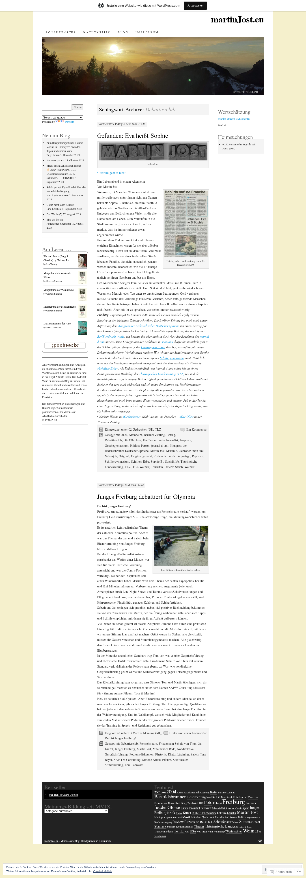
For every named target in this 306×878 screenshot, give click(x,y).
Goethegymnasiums (153, 347)
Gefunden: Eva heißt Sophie (132, 135)
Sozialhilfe (172, 461)
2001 (157, 792)
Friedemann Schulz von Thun (177, 743)
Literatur (231, 813)
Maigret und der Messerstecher (59, 306)
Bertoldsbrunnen (170, 796)
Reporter (197, 456)
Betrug (171, 435)
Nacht (205, 817)
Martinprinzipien (163, 817)
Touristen (157, 467)
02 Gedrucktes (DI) (141, 429)
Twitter (179, 831)
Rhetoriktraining (178, 754)
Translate (69, 121)
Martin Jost (112, 124)
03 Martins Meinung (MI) (145, 733)
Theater (199, 826)
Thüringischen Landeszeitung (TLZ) (161, 374)
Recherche (160, 456)
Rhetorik (160, 754)
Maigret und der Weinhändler (58, 289)
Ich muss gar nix (56, 160)
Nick (211, 817)
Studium (171, 826)
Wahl (210, 831)
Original (124, 456)
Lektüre (221, 813)
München (196, 817)
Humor (184, 808)
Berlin (213, 792)
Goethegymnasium (116, 445)
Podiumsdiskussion (141, 754)
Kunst (187, 812)
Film (200, 803)
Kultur (179, 813)
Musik (186, 817)
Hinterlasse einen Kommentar (188, 733)
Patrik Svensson (53, 327)
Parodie (219, 817)
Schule (235, 822)
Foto (208, 802)
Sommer (246, 821)
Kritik (171, 812)
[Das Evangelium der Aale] (82, 334)
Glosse (174, 807)
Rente (172, 456)
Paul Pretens (231, 817)
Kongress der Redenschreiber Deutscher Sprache (148, 326)
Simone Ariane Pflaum (156, 760)
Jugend (245, 808)
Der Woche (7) (54, 214)
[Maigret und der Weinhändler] (82, 300)
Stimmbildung (114, 765)
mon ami (167, 341)
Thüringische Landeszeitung (225, 826)
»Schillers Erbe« (107, 368)
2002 (163, 792)
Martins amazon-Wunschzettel (234, 118)
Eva (138, 440)
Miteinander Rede (164, 749)
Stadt (257, 822)
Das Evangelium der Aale (57, 323)
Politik (242, 817)
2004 (171, 791)
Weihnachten (234, 831)
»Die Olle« (186, 416)
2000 (124, 435)
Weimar (189, 467)
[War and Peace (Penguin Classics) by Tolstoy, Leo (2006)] (82, 267)
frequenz (185, 440)
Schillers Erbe (140, 461)
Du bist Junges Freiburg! (120, 738)
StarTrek (160, 826)
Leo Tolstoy (51, 264)
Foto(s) (217, 803)
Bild (218, 797)
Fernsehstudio (148, 743)
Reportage (183, 456)
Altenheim (135, 435)
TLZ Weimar (141, 467)
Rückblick (206, 822)
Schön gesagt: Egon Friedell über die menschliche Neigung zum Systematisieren (66, 191)
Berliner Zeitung (154, 435)
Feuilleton (149, 440)
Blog (123, 32)
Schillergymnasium (172, 358)
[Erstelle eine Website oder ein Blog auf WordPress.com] (260, 841)
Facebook (192, 803)
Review (178, 821)
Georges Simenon (54, 280)
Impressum (147, 32)
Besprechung (196, 797)
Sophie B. (157, 461)
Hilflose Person (139, 445)
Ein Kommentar (196, 429)
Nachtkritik (97, 32)
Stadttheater (180, 760)
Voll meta (202, 831)
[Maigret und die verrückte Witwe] (82, 283)
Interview (205, 808)
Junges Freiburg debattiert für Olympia (146, 496)
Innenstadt (194, 808)
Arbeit (187, 792)
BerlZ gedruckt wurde (110, 336)
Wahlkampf (219, 831)
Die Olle (129, 440)
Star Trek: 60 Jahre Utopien (63, 794)
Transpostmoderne (163, 831)
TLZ (158, 429)
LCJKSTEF (198, 813)
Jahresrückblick (219, 808)
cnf (245, 797)
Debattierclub (113, 440)
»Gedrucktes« (131, 416)
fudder (160, 807)
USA (193, 831)
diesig (184, 803)
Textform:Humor (184, 826)
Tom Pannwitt (134, 765)
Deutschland (174, 803)
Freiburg (233, 801)
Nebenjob (111, 456)
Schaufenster (61, 32)
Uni (187, 831)
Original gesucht (141, 456)
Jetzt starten (195, 5)
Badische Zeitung (200, 792)
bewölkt (211, 797)
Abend (180, 792)
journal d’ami (159, 445)
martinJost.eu (237, 19)
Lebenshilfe (210, 813)
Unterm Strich (174, 467)
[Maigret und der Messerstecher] (82, 317)
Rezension (191, 821)
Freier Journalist (167, 440)
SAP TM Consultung (127, 760)
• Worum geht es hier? (111, 173)
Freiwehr (251, 803)
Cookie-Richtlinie (102, 871)
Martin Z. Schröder (178, 451)
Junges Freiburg (125, 749)
